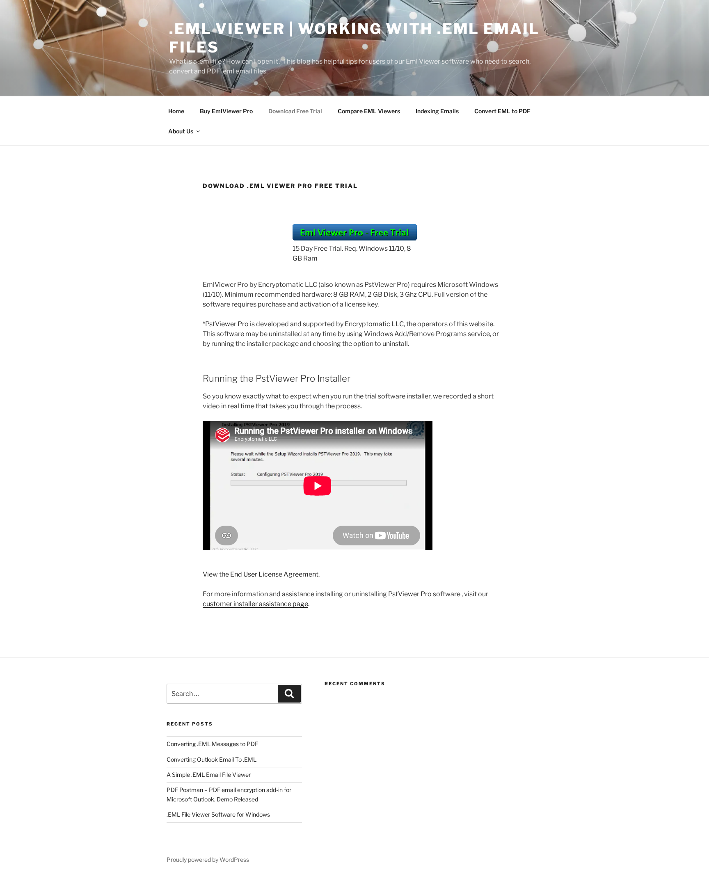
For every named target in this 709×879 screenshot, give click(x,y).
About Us (180, 131)
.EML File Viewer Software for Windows (218, 814)
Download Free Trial (295, 111)
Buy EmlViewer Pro (226, 111)
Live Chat (16, 818)
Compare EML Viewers (369, 111)
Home (176, 111)
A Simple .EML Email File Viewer (209, 774)
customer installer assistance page (255, 604)
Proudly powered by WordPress (208, 859)
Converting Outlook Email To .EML (211, 759)
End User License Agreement (274, 574)
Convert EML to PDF (502, 111)
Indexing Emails (437, 111)
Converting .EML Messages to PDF (212, 743)
